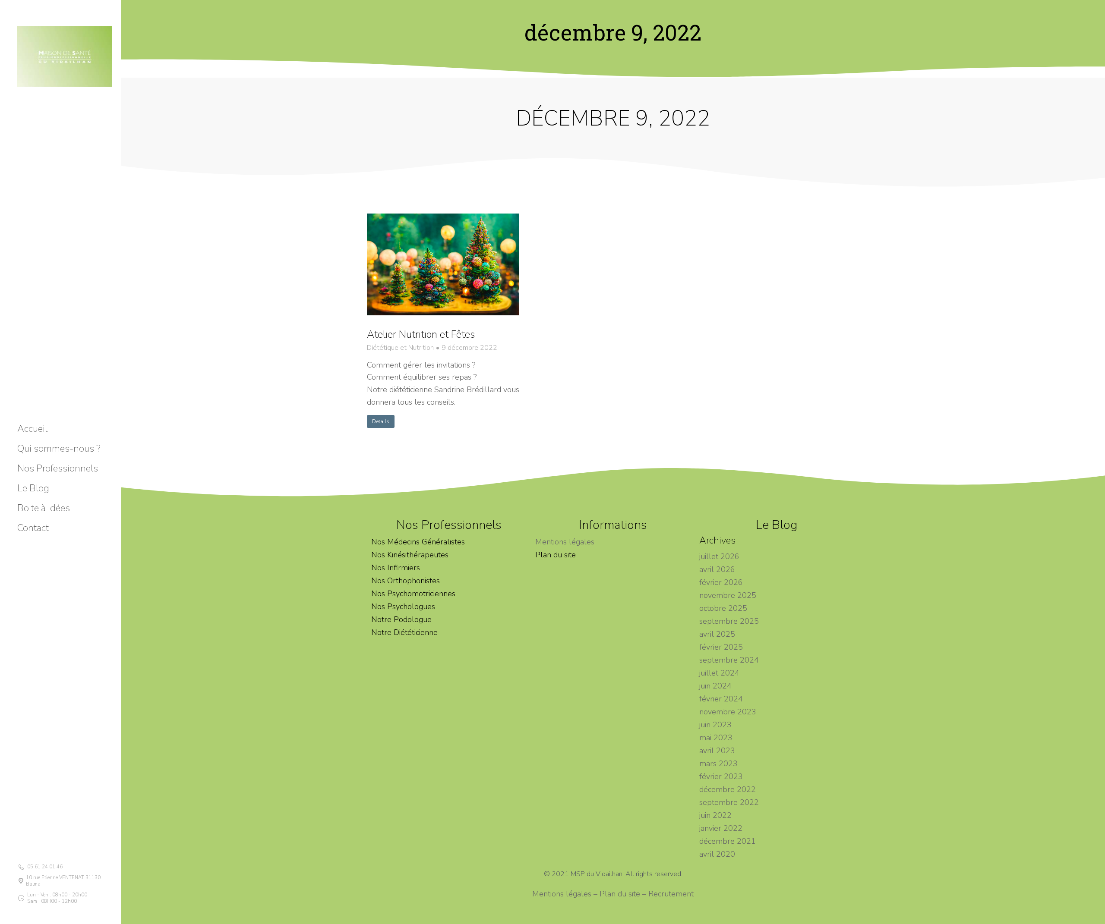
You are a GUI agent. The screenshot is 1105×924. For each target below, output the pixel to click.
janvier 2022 (720, 828)
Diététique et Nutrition (400, 348)
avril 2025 (717, 634)
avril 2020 (717, 854)
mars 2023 (718, 763)
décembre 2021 (727, 841)
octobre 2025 (723, 608)
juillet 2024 (719, 673)
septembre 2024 (729, 660)
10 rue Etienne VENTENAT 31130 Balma (63, 880)
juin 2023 (715, 725)
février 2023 (721, 776)
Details (380, 421)
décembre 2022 (727, 789)
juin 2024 (715, 686)
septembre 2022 (729, 802)
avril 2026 (717, 569)
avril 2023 (717, 750)
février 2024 (721, 699)
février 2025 (721, 647)
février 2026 (721, 582)
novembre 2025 (727, 595)
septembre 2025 (729, 621)
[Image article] (443, 264)
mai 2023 (715, 737)
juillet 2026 (719, 556)
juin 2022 (715, 815)
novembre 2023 (727, 712)
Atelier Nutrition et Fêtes (421, 334)
